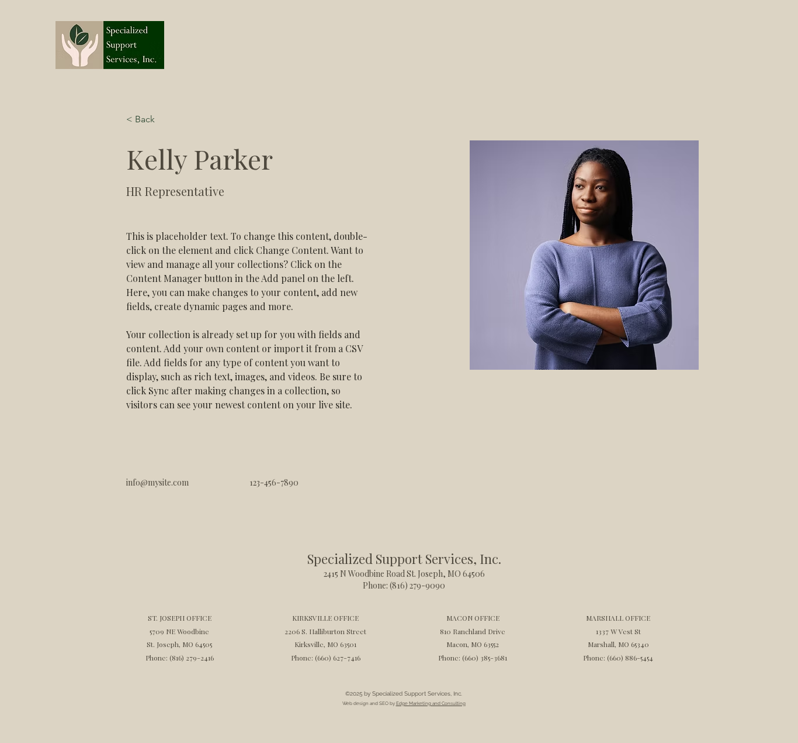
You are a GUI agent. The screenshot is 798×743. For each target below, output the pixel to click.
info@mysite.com (157, 482)
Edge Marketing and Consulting (431, 703)
